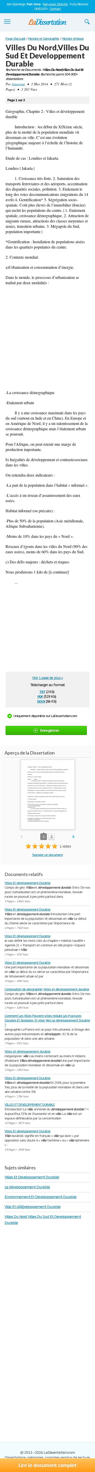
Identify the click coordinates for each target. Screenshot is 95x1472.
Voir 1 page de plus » (47, 678)
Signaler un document (47, 855)
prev (21, 837)
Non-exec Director (55, 4)
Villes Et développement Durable (27, 883)
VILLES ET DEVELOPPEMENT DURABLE (30, 1104)
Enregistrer (49, 730)
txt (42, 691)
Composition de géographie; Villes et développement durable (47, 989)
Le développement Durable (27, 1186)
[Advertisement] (47, 337)
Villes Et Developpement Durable (32, 1177)
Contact (55, 9)
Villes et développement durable (27, 1051)
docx (41, 701)
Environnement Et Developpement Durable (40, 1196)
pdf (40, 696)
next (73, 837)
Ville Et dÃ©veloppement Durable (33, 1206)
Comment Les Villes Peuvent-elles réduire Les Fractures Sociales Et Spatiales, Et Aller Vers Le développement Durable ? (47, 1020)
